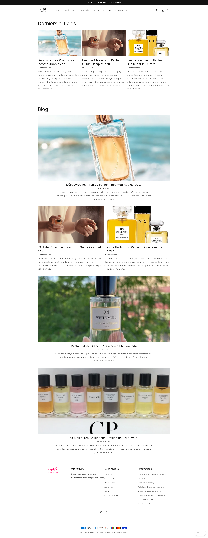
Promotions (109, 483)
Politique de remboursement (151, 487)
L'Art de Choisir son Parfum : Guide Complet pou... (102, 62)
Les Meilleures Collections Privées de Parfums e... (104, 438)
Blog (106, 491)
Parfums (108, 474)
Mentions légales (145, 500)
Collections (109, 478)
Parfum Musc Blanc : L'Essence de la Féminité (104, 346)
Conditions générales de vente (151, 495)
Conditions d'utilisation (148, 504)
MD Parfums (89, 532)
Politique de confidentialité (150, 491)
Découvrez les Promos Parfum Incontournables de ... (59, 62)
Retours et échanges (147, 483)
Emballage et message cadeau (152, 474)
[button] (71, 10)
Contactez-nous (111, 495)
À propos (108, 487)
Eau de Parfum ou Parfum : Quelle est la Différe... (146, 62)
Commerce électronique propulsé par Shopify (111, 532)
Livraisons (142, 478)
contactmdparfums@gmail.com (87, 478)
